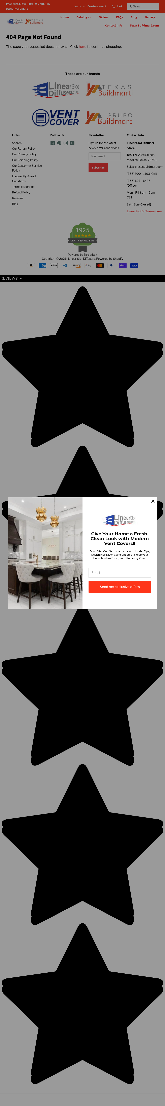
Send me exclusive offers (120, 587)
